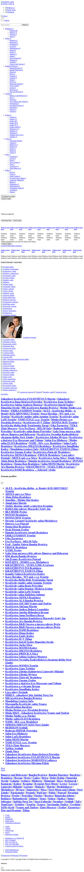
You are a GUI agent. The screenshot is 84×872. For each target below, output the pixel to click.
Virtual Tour (9, 830)
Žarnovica (14, 90)
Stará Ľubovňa (15, 58)
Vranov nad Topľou (17, 64)
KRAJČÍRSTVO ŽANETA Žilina (59, 449)
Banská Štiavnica (16, 70)
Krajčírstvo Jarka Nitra (52, 458)
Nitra (7, 154)
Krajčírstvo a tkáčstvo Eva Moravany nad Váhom (41, 439)
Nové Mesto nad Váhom (19, 101)
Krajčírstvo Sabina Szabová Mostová (22, 404)
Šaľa (12, 164)
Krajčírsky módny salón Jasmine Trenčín (34, 416)
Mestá (3, 770)
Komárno (14, 156)
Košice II (13, 121)
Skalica (13, 151)
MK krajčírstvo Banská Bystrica (39, 407)
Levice (13, 158)
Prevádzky (4, 394)
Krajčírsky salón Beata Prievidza (32, 431)
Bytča (12, 172)
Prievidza (13, 107)
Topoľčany (14, 166)
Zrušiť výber (17, 220)
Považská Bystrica (17, 105)
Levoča (13, 46)
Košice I (13, 119)
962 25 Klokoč (10, 840)
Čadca (12, 174)
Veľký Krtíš (14, 86)
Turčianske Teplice (17, 188)
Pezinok (13, 34)
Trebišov (13, 137)
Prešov (8, 38)
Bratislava (9, 29)
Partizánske (14, 103)
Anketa (6, 20)
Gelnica (13, 117)
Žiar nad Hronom (16, 92)
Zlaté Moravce (15, 168)
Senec (12, 36)
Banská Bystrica (11, 66)
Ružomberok (15, 186)
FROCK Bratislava (49, 455)
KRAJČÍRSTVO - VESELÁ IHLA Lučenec (50, 466)
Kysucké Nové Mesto (18, 178)
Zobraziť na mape (9, 196)
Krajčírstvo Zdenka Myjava (51, 437)
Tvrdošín (13, 190)
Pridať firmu (11, 10)
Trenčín (8, 94)
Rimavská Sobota (16, 84)
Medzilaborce (15, 48)
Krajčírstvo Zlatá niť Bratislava (51, 452)
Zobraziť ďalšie (6, 244)
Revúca (13, 82)
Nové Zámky (15, 162)
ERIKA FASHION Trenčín (26, 410)
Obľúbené (10, 12)
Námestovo (14, 184)
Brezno (13, 72)
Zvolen (13, 88)
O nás (7, 815)
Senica (13, 149)
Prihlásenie (9, 819)
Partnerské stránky (11, 852)
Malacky (13, 33)
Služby (7, 827)
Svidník (13, 62)
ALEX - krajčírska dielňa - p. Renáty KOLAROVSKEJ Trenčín (38, 412)
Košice (8, 115)
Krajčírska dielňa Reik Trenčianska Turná (25, 425)
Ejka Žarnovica (59, 425)
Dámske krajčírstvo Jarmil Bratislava (49, 460)
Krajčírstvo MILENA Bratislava (32, 446)
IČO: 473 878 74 (11, 842)
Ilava (12, 98)
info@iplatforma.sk (12, 850)
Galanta (13, 143)
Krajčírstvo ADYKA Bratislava (18, 455)
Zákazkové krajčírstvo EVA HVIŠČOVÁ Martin (28, 398)
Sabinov (13, 54)
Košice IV (14, 125)
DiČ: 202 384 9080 (12, 844)
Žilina (8, 170)
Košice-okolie (15, 127)
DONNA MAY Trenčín (64, 422)
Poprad (13, 50)
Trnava (8, 139)
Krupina (13, 76)
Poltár (12, 80)
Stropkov (13, 60)
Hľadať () (25, 25)
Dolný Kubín (15, 176)
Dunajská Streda (16, 141)
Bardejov (13, 40)
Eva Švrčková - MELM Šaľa (35, 428)
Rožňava (13, 131)
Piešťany (13, 147)
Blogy (3, 768)
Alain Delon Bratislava (13, 460)
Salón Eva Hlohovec (56, 440)
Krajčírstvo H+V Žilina (36, 422)
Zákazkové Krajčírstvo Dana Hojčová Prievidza (35, 400)
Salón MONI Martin (52, 463)
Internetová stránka (11, 834)
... (45, 469)
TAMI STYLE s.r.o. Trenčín (33, 419)
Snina (12, 56)
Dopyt (5, 16)
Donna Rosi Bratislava (26, 463)
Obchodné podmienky (13, 823)
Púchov (13, 109)
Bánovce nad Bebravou (18, 96)
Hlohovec (14, 145)
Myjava (13, 100)
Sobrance (13, 133)
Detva (12, 74)
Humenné (14, 42)
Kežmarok (14, 44)
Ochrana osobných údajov (14, 846)
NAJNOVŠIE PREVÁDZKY (11, 246)
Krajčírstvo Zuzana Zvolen (16, 452)
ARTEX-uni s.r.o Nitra (24, 458)
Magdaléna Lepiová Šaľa (24, 449)
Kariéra (7, 817)
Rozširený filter (6, 220)
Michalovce (14, 129)
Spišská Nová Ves (16, 135)
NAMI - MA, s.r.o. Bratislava (45, 443)
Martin (13, 182)
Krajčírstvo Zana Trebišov (59, 401)
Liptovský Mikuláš (17, 180)
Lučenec (13, 78)
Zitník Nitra (74, 458)
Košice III (14, 123)
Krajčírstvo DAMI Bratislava (17, 469)
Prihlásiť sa (11, 8)
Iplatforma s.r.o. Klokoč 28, (14, 838)
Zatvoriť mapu (6, 199)
